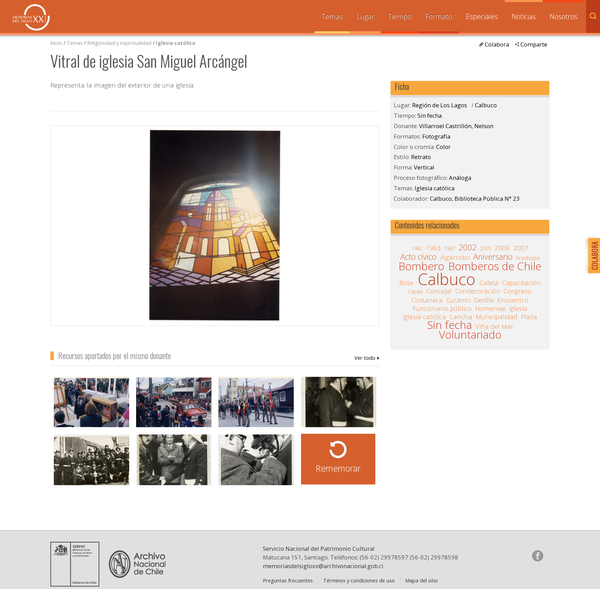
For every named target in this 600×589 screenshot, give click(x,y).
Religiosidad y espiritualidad (119, 42)
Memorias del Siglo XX (31, 17)
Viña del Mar (495, 326)
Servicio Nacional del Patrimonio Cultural (319, 549)
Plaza (529, 317)
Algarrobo (455, 257)
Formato (438, 16)
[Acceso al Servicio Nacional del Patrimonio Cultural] (77, 584)
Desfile (484, 300)
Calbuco (486, 105)
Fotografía (436, 136)
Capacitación (521, 283)
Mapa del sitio (421, 580)
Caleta (489, 283)
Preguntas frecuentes (288, 580)
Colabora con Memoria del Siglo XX (592, 255)
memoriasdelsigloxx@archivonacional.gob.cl (323, 566)
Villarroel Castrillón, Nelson (367, 357)
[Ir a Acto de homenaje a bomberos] (173, 463)
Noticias (524, 16)
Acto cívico (418, 257)
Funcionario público (442, 308)
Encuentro (512, 300)
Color (443, 147)
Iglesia (518, 308)
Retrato (421, 157)
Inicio (56, 42)
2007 (520, 248)
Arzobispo (528, 257)
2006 (502, 248)
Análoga (460, 178)
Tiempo (399, 16)
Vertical (424, 167)
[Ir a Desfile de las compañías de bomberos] (256, 406)
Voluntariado (470, 335)
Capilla (415, 291)
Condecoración (477, 291)
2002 (468, 247)
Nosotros (563, 16)
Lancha (461, 317)
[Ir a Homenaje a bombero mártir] (91, 406)
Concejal (439, 291)
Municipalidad (496, 317)
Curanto (458, 300)
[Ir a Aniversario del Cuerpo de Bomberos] (91, 463)
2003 (485, 248)
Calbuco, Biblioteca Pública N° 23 (475, 198)
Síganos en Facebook (537, 556)
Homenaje (490, 308)
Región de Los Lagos (439, 105)
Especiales (482, 16)
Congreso (517, 291)
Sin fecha (429, 115)
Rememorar (338, 468)
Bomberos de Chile (494, 266)
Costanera (427, 300)
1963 (433, 248)
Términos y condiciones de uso (359, 580)
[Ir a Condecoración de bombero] (338, 406)
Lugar (365, 16)
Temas (332, 16)
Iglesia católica (175, 42)
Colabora (497, 44)
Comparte (533, 44)
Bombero (421, 266)
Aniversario (492, 257)
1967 (449, 248)
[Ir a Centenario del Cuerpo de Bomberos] (173, 406)
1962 (417, 248)
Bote (406, 283)
